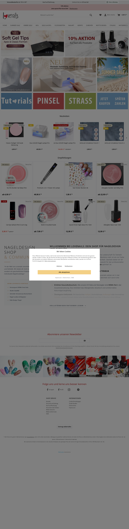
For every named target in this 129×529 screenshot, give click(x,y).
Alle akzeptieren (64, 272)
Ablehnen (59, 266)
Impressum (58, 277)
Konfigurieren (68, 266)
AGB (72, 277)
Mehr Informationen (50, 261)
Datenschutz (66, 277)
